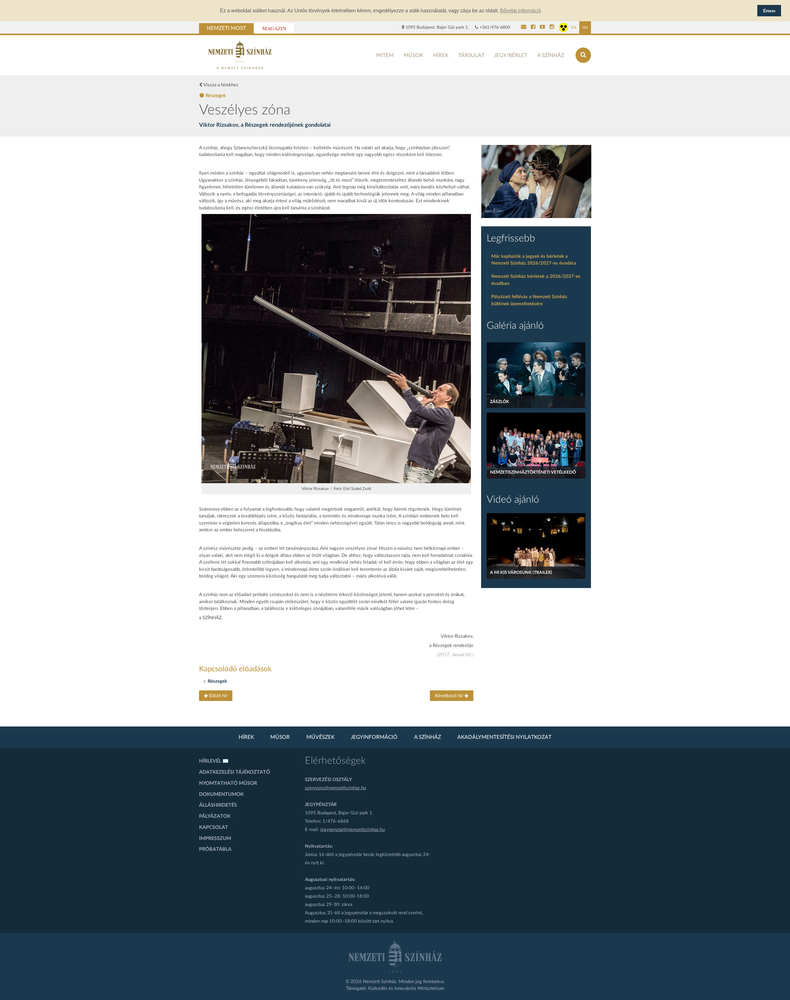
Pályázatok (215, 816)
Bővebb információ (520, 10)
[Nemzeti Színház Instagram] (552, 27)
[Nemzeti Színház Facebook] (533, 27)
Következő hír (449, 695)
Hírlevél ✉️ (214, 761)
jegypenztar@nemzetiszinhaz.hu (352, 829)
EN (573, 27)
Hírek (440, 55)
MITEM (385, 55)
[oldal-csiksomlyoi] (536, 181)
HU (585, 27)
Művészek (320, 737)
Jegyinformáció (374, 737)
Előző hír (217, 695)
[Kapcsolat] (523, 27)
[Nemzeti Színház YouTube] (542, 27)
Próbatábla (215, 849)
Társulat (471, 55)
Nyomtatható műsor (228, 783)
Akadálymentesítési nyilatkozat (504, 737)
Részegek (217, 681)
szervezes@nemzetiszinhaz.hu (335, 788)
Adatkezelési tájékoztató (234, 772)
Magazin (274, 28)
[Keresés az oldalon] (583, 55)
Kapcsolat (213, 827)
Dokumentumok (221, 794)
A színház (550, 55)
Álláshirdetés (218, 805)
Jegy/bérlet (510, 55)
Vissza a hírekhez (220, 85)
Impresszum (215, 838)
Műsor (413, 55)
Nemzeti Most (226, 28)
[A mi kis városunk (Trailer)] (536, 546)
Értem (769, 10)
